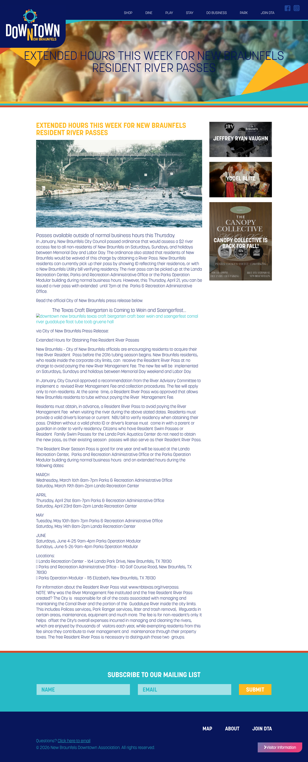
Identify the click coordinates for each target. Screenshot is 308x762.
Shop (128, 12)
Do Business (216, 12)
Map (207, 728)
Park (244, 12)
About (232, 728)
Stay (189, 12)
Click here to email (74, 741)
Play (169, 12)
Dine (148, 12)
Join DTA (268, 12)
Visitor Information (281, 747)
